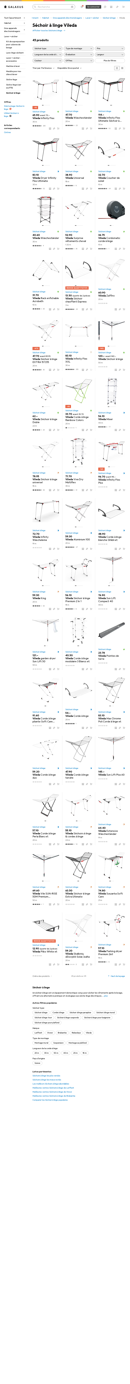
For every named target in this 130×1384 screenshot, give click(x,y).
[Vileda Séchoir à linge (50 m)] (111, 344)
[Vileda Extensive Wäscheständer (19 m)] (111, 818)
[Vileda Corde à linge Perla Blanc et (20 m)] (45, 818)
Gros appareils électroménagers (12, 30)
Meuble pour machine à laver (13, 73)
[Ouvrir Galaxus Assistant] (105, 7)
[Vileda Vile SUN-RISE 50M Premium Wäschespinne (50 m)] (45, 878)
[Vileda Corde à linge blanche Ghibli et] (111, 524)
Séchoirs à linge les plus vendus (46, 1075)
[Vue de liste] (122, 68)
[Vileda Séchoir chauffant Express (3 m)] (78, 283)
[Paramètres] (82, 7)
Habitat (7, 23)
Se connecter (93, 7)
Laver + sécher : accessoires (13, 59)
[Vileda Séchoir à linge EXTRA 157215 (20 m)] (45, 344)
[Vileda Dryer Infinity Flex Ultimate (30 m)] (45, 163)
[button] (58, 112)
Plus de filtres (110, 60)
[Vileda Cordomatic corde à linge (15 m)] (111, 223)
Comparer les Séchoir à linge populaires (50, 1100)
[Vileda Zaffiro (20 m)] (111, 283)
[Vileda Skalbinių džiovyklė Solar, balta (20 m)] (78, 938)
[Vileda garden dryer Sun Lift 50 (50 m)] (45, 643)
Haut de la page (118, 976)
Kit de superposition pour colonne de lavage (15, 44)
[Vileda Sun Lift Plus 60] (111, 760)
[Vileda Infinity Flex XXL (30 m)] (78, 344)
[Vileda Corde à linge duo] (45, 760)
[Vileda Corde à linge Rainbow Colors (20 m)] (78, 404)
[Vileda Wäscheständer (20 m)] (78, 103)
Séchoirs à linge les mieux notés (46, 1080)
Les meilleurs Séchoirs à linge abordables (50, 1084)
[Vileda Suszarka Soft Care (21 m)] (111, 878)
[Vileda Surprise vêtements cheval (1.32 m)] (78, 223)
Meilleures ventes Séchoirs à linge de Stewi (52, 1092)
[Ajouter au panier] (58, 128)
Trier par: (36, 68)
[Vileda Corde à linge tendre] (78, 760)
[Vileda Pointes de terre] (111, 643)
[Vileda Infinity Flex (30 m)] (45, 103)
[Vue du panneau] (117, 68)
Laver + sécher (11, 36)
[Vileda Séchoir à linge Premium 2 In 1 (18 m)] (78, 583)
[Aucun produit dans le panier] (123, 7)
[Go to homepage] (13, 7)
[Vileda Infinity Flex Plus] (111, 464)
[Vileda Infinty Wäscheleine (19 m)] (45, 524)
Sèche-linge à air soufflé (13, 86)
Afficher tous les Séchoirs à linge (47, 30)
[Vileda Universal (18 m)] (78, 163)
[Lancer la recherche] (35, 6)
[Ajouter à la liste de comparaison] (50, 128)
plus (106, 996)
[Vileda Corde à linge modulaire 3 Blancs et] (78, 643)
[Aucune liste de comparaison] (111, 7)
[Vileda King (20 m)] (45, 583)
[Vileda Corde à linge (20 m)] (78, 703)
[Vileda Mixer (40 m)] (111, 404)
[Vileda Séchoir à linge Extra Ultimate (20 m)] (78, 878)
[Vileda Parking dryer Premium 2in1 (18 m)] (111, 938)
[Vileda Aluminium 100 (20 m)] (78, 524)
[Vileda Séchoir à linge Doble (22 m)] (45, 404)
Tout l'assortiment (12, 18)
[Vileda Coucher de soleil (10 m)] (111, 163)
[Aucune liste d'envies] (117, 7)
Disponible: (62, 68)
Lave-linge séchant (15, 53)
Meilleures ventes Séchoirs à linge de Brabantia (53, 1096)
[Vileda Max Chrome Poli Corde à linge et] (111, 703)
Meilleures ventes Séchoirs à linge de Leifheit (53, 1088)
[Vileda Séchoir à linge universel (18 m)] (45, 464)
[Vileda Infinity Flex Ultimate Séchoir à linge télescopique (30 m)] (111, 103)
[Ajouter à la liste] (54, 128)
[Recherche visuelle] (72, 6)
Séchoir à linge (13, 93)
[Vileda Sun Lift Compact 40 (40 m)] (111, 583)
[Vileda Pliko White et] (45, 938)
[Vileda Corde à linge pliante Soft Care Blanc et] (45, 703)
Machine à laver (13, 66)
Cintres (7, 132)
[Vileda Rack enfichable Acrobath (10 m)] (45, 283)
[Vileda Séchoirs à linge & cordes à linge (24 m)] (78, 818)
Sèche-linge (11, 79)
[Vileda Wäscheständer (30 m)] (45, 223)
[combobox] (47, 68)
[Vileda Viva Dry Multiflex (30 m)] (78, 464)
